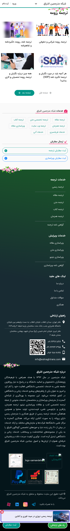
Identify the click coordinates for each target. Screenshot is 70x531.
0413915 (53, 347)
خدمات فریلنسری (57, 132)
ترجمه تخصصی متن (39, 119)
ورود (13, 3)
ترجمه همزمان (58, 126)
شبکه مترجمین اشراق (55, 4)
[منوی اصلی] (35, 3)
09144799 (54, 353)
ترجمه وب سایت (38, 126)
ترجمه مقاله (60, 119)
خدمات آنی (38, 132)
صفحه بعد (26, 93)
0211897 (54, 341)
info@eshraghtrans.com (48, 359)
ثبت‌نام (5, 3)
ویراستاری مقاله (18, 126)
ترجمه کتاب (19, 119)
